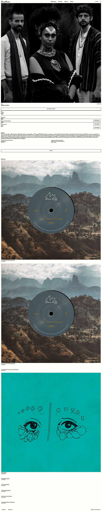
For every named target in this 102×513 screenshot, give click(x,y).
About (66, 1)
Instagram (4, 509)
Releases (53, 1)
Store (71, 1)
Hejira (51, 150)
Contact (96, 1)
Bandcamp (10, 509)
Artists (60, 1)
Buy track (97, 127)
